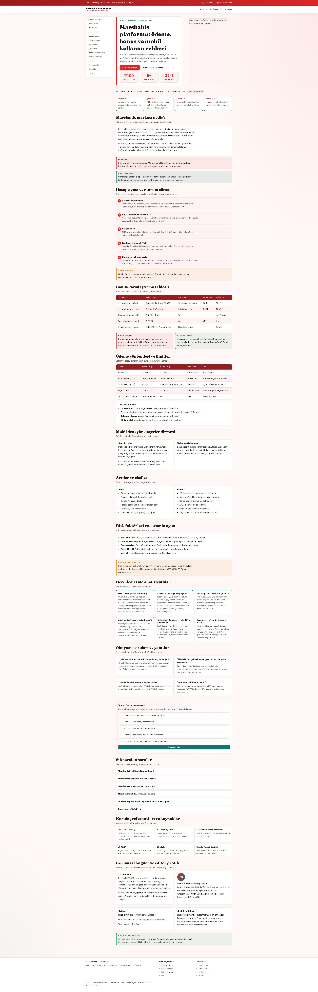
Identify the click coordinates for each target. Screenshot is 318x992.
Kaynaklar (92, 69)
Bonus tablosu (94, 32)
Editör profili (204, 968)
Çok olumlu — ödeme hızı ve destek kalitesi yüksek (145, 715)
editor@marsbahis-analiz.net (143, 914)
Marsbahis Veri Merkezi (99, 9)
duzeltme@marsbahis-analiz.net (150, 919)
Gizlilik (201, 975)
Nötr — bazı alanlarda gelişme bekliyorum (141, 728)
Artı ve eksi (93, 44)
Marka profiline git (129, 67)
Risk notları (93, 48)
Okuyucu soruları (95, 56)
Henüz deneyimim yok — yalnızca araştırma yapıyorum (146, 741)
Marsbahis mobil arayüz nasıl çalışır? (136, 794)
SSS (221, 9)
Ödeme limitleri (94, 36)
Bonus (208, 9)
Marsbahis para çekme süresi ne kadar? (138, 786)
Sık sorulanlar (94, 65)
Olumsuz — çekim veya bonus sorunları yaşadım (143, 734)
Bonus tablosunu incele (153, 67)
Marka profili (93, 23)
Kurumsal (228, 9)
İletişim (201, 972)
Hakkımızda (203, 965)
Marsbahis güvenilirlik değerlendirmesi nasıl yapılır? (144, 801)
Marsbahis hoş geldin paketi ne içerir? (137, 778)
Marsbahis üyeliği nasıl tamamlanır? (136, 771)
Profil (202, 9)
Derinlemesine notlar (97, 52)
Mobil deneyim (94, 40)
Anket (91, 61)
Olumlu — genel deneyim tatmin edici (139, 722)
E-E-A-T (92, 73)
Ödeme (215, 9)
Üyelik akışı (93, 28)
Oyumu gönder (174, 747)
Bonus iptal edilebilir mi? (130, 809)
